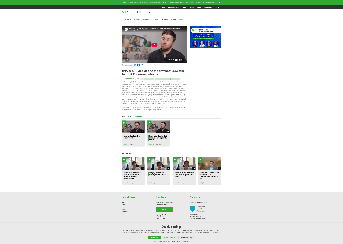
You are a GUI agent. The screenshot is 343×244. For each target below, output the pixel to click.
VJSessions (165, 20)
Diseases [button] (127, 20)
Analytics (167, 241)
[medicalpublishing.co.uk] (198, 209)
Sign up (199, 7)
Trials (123, 209)
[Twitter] (216, 7)
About (184, 7)
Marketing (186, 241)
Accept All (154, 238)
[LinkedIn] (218, 7)
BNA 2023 (142, 78)
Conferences (125, 211)
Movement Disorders (165, 78)
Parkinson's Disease (175, 78)
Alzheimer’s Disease (149, 78)
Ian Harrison (127, 79)
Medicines (124, 207)
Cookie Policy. (215, 232)
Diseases (124, 202)
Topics (123, 204)
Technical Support (208, 7)
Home (163, 7)
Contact (192, 7)
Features (156, 20)
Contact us (193, 202)
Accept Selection (169, 238)
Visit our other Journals (173, 7)
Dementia (157, 78)
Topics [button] (136, 20)
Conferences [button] (145, 20)
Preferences (176, 241)
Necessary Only (186, 238)
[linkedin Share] (142, 65)
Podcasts (173, 20)
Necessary (158, 241)
